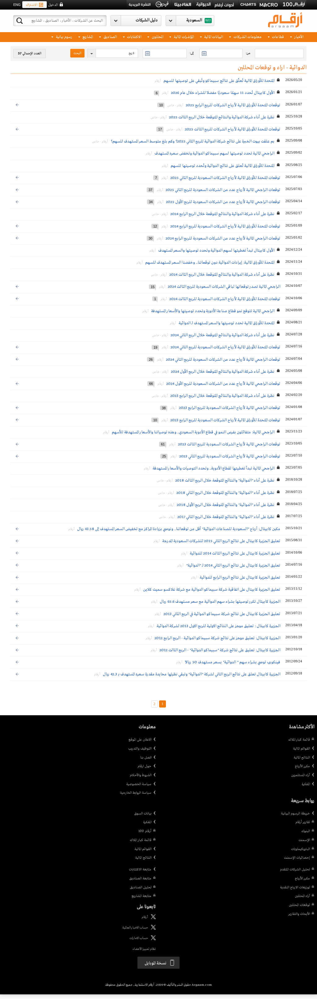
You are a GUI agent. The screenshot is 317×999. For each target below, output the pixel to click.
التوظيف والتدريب (139, 748)
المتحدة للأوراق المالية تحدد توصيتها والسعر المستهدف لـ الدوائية (226, 323)
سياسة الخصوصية (138, 784)
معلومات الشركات (247, 36)
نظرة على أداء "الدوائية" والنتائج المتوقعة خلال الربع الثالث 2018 (224, 480)
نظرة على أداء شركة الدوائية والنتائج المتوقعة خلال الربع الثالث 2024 (221, 274)
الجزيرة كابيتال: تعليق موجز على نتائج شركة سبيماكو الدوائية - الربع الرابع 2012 (217, 638)
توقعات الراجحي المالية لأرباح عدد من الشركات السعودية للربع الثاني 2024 (223, 359)
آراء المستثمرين (300, 775)
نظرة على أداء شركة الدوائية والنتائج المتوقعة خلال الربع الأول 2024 (222, 371)
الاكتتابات (133, 36)
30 (150, 238)
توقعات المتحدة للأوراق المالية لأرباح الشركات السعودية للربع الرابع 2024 (225, 226)
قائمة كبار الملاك (299, 740)
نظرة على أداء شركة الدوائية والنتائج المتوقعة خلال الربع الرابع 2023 (222, 395)
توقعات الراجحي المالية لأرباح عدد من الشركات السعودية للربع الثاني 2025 (223, 190)
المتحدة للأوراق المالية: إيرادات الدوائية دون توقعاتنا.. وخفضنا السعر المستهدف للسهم (209, 262)
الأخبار (298, 36)
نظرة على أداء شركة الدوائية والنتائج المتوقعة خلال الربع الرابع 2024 (222, 214)
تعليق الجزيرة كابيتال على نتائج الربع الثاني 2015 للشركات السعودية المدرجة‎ (221, 541)
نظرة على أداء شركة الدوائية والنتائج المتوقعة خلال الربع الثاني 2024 (222, 335)
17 (160, 129)
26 (151, 359)
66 (151, 383)
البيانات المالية (213, 36)
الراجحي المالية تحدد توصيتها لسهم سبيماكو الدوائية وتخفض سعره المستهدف (214, 153)
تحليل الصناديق (140, 887)
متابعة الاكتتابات (140, 869)
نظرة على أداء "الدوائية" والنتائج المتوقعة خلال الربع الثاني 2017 (225, 517)
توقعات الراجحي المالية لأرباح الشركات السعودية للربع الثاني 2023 (229, 456)
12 (155, 226)
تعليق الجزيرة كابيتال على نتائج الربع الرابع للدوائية (240, 577)
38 (164, 408)
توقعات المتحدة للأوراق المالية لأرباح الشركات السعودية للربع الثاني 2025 (225, 178)
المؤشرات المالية (183, 36)
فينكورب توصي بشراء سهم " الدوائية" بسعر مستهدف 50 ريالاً (232, 662)
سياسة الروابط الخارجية (135, 793)
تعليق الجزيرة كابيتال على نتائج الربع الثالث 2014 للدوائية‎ (235, 553)
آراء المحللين (302, 896)
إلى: (191, 53)
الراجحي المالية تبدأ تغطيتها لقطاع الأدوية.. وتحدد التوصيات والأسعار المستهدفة (213, 468)
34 (151, 202)
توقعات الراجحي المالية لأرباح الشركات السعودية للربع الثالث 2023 (229, 444)
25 (164, 456)
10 (161, 105)
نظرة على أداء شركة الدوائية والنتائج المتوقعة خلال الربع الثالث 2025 (221, 117)
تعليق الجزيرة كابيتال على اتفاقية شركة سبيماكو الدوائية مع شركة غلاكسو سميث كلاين (211, 589)
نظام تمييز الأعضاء (144, 949)
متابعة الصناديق (140, 878)
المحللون (157, 36)
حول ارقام (144, 766)
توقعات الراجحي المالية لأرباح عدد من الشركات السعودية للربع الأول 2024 (223, 383)
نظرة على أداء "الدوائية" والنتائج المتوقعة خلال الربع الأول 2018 (225, 505)
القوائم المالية (301, 748)
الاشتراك (31, 5)
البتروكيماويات (300, 849)
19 (155, 347)
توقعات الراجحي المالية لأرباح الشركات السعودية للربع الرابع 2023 (229, 407)
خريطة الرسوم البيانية (295, 813)
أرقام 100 (144, 831)
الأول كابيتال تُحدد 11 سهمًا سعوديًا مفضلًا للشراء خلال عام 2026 (222, 93)
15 (152, 286)
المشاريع (87, 36)
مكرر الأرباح (302, 766)
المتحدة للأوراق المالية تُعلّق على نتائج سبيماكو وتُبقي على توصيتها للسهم (218, 80)
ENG (17, 4)
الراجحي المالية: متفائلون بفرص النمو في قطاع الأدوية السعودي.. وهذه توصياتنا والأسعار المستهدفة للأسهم (193, 432)
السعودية (194, 20)
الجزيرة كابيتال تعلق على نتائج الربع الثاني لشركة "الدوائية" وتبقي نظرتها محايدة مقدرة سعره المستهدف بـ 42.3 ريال (191, 674)
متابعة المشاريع (141, 896)
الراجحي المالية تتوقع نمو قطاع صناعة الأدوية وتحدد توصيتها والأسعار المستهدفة (212, 311)
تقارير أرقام (302, 822)
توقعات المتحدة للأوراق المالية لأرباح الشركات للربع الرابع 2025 (233, 105)
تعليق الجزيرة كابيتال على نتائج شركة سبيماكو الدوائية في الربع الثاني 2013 (221, 614)
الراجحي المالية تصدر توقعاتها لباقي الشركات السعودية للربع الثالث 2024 (224, 286)
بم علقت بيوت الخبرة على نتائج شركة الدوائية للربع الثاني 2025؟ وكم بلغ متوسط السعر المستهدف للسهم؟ (192, 141)
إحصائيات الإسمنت (297, 858)
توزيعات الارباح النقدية (295, 887)
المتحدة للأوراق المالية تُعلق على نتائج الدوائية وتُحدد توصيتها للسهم (222, 165)
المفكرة (306, 784)
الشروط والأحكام (140, 775)
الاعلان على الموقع (139, 740)
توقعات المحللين (299, 905)
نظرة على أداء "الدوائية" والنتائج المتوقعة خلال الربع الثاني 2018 (225, 492)
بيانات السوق (142, 813)
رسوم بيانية (63, 36)
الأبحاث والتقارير (299, 914)
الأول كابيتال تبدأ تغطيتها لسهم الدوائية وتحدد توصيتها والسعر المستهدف (216, 250)
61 (163, 444)
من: (247, 53)
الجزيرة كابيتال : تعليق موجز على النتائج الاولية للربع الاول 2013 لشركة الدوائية (218, 626)
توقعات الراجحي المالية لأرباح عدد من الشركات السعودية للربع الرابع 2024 (223, 238)
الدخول (53, 5)
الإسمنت (304, 840)
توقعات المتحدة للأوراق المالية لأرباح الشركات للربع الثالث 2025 (232, 129)
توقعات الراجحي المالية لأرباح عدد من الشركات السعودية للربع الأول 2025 (223, 202)
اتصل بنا (145, 757)
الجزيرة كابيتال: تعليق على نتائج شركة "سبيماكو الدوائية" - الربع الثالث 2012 (219, 650)
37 (150, 190)
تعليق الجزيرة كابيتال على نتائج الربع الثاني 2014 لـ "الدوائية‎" (233, 565)
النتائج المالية (301, 757)
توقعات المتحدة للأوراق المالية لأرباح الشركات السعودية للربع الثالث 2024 (224, 299)
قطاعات (277, 36)
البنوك (305, 831)
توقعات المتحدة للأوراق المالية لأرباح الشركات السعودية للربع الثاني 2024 (225, 347)
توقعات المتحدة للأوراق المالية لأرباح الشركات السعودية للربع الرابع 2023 (225, 420)
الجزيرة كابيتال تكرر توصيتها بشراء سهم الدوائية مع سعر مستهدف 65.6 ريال (220, 601)
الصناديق (109, 36)
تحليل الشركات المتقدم (295, 869)
